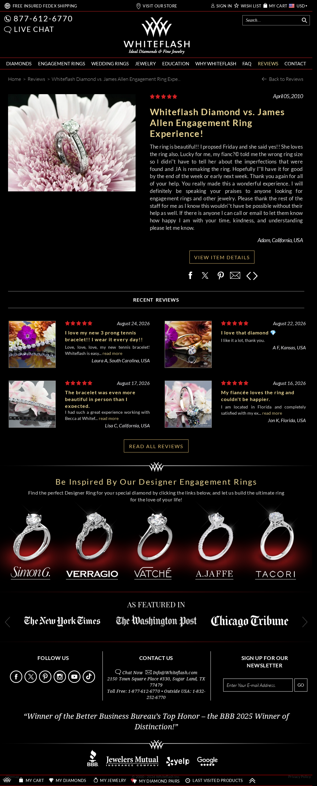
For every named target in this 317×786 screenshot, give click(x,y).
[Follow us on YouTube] (75, 681)
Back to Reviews (286, 79)
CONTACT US (156, 658)
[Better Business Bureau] (92, 764)
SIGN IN (224, 6)
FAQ (246, 63)
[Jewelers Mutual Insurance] (132, 764)
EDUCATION (175, 63)
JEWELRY (145, 63)
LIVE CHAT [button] (34, 29)
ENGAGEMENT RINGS (61, 63)
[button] (7, 29)
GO (300, 685)
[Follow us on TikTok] (89, 681)
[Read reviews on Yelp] (177, 764)
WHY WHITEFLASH (215, 63)
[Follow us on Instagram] (60, 681)
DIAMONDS (19, 63)
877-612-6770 (43, 18)
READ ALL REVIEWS (156, 446)
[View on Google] (208, 764)
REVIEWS (268, 63)
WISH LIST (251, 6)
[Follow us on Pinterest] (46, 681)
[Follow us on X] (31, 681)
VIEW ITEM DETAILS (222, 257)
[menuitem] (19, 63)
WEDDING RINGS (110, 63)
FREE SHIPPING (45, 6)
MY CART (278, 6)
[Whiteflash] (156, 36)
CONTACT (295, 63)
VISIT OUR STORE (160, 6)
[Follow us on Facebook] (17, 681)
